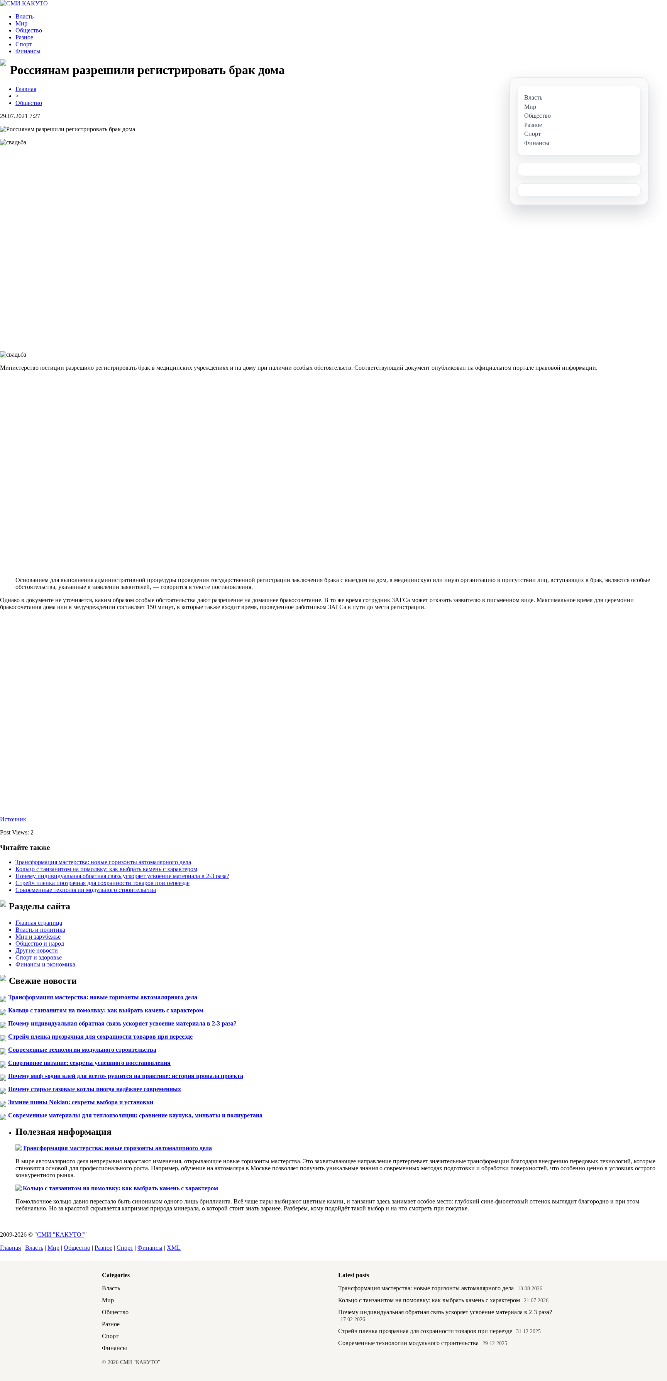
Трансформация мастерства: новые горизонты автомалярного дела (103, 862)
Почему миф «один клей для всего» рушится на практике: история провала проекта (125, 1076)
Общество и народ (39, 943)
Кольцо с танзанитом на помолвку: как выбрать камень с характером (106, 869)
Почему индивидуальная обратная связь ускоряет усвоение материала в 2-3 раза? (122, 876)
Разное (24, 37)
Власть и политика (40, 929)
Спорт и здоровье (38, 957)
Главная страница (38, 922)
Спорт (23, 44)
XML (174, 1247)
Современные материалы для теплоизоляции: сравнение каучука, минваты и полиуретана (135, 1115)
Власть (24, 16)
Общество (28, 30)
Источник (13, 819)
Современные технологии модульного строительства (85, 890)
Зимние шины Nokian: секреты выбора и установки (80, 1102)
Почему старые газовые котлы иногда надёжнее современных (94, 1089)
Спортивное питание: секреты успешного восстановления (89, 1062)
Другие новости (36, 950)
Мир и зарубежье (38, 936)
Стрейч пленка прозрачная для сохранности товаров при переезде (102, 883)
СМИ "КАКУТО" (60, 1234)
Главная (25, 89)
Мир (21, 23)
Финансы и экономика (45, 964)
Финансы (28, 51)
